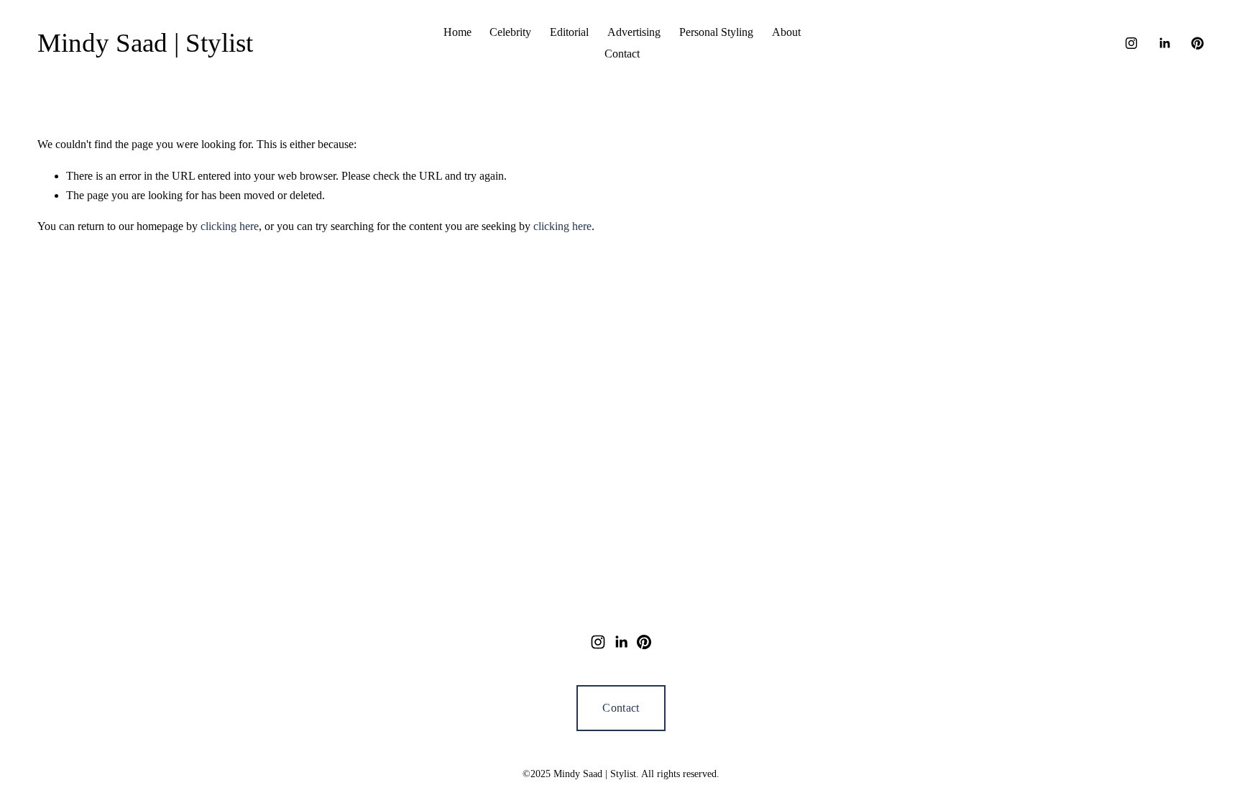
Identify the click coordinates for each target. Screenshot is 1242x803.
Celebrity (510, 32)
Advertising (634, 32)
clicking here (230, 226)
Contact (622, 53)
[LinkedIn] (1164, 43)
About (786, 32)
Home (457, 32)
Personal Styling (716, 32)
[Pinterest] (1197, 43)
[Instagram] (1131, 43)
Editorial (569, 32)
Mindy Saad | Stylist (145, 43)
